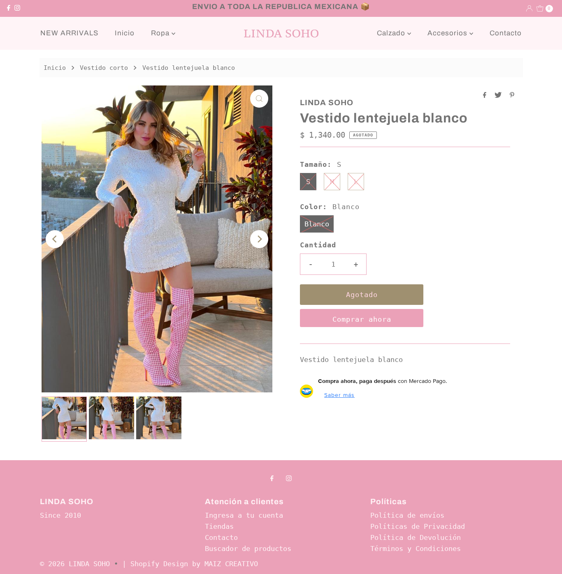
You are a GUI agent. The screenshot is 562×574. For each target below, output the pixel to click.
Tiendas (219, 526)
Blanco (316, 224)
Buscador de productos (248, 548)
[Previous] (55, 239)
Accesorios (448, 33)
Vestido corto (104, 67)
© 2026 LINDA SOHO (75, 564)
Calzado (392, 33)
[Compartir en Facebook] (486, 95)
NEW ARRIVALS (69, 33)
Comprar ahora (361, 319)
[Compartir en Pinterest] (512, 95)
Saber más (339, 395)
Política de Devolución (415, 537)
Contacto (506, 33)
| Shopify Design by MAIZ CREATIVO (190, 564)
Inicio (125, 33)
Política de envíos (407, 515)
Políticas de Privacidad (417, 526)
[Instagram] (17, 8)
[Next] (259, 239)
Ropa (161, 33)
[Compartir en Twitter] (500, 95)
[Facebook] (8, 8)
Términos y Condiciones (415, 548)
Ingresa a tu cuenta (244, 515)
